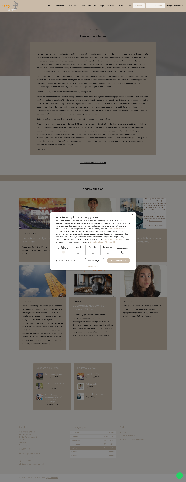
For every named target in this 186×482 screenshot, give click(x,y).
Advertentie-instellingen (114, 239)
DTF (129, 6)
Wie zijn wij (73, 6)
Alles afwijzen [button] (94, 261)
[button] (65, 261)
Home (49, 6)
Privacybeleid (110, 242)
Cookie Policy (93, 266)
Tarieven (121, 6)
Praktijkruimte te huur (174, 6)
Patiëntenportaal (155, 6)
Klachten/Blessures (88, 6)
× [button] (132, 214)
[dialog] (93, 241)
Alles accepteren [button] (118, 261)
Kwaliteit (110, 6)
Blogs (102, 6)
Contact (138, 6)
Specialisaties (60, 6)
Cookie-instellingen (97, 242)
